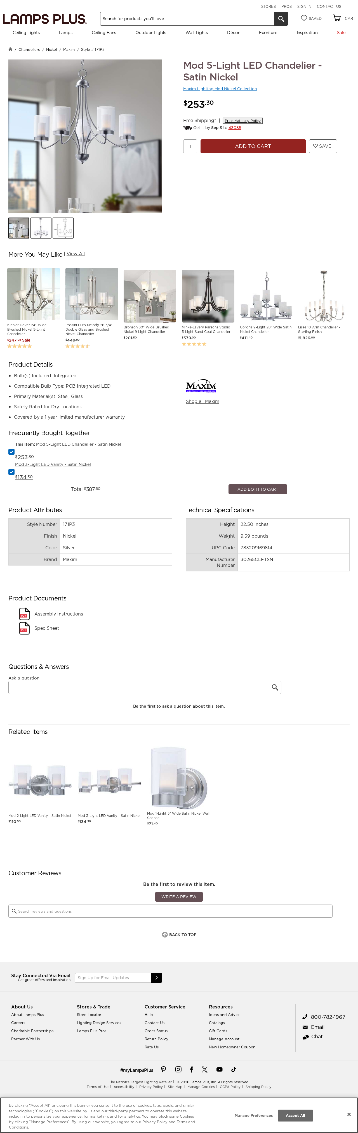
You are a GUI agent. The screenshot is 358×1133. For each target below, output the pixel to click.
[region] (179, 1115)
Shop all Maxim (202, 401)
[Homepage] (10, 50)
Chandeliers (29, 49)
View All (76, 254)
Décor (233, 32)
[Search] (281, 19)
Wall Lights (196, 32)
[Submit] (156, 1091)
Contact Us (329, 6)
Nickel (51, 49)
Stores (268, 6)
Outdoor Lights (150, 32)
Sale (341, 32)
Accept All (295, 1115)
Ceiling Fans (104, 32)
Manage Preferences (254, 1115)
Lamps (65, 32)
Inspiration (307, 32)
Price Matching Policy (243, 120)
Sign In (304, 6)
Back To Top (182, 1047)
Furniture (268, 32)
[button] (18, 228)
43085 (235, 127)
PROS (286, 6)
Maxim (69, 49)
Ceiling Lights (26, 32)
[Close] (349, 1114)
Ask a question (23, 791)
